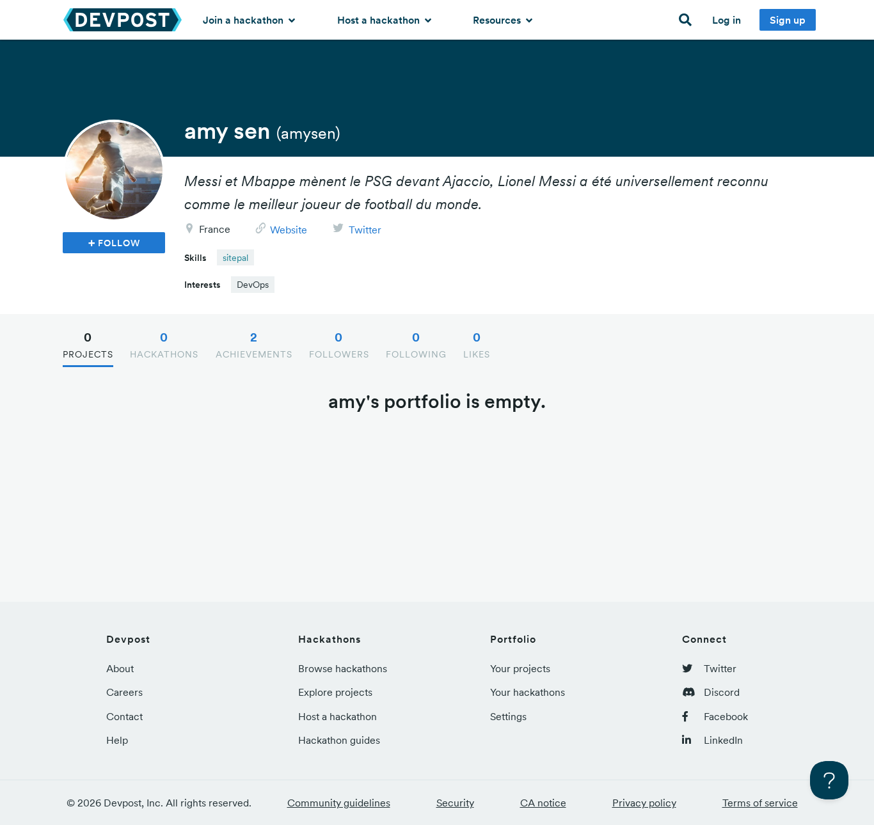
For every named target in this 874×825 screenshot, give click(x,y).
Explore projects (335, 692)
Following (416, 344)
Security (455, 802)
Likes (476, 344)
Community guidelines (338, 802)
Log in (726, 19)
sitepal (235, 257)
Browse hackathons (342, 668)
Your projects (520, 668)
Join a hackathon (244, 19)
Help (117, 740)
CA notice (543, 802)
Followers (339, 344)
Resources (498, 19)
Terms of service (760, 802)
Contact (124, 716)
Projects (88, 344)
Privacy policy (644, 802)
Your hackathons (527, 692)
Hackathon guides (339, 740)
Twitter (365, 229)
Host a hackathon (379, 19)
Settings (508, 716)
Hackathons (164, 344)
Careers (124, 692)
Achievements (254, 344)
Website (288, 229)
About (120, 668)
